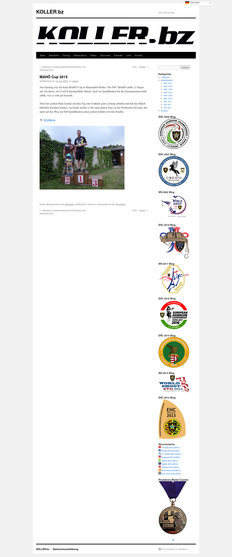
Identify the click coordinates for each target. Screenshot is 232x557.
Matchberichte (167, 80)
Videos (93, 55)
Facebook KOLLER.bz (170, 450)
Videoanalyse (79, 55)
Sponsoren (105, 55)
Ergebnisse (49, 119)
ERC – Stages (140, 66)
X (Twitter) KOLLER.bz (171, 453)
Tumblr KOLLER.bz (169, 463)
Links (128, 55)
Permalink (120, 204)
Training (66, 55)
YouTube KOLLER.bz (170, 447)
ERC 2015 (168, 98)
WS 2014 (167, 101)
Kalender (118, 55)
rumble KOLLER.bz (169, 460)
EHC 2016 (168, 86)
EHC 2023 (168, 92)
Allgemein (69, 204)
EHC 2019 (168, 89)
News (42, 55)
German (194, 2)
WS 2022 (167, 107)
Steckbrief (54, 55)
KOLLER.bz (50, 11)
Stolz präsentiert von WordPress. (175, 549)
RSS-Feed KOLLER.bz (171, 470)
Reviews (164, 110)
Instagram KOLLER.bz (170, 457)
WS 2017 (167, 104)
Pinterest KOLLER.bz (170, 467)
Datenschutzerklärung (65, 549)
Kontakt (138, 55)
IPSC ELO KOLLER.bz (171, 473)
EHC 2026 (168, 95)
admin (75, 81)
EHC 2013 (168, 83)
